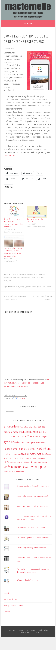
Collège (30, 274)
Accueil (6, 593)
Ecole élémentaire (39, 274)
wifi (45, 467)
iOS (5, 155)
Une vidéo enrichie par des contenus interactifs (15, 297)
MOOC (49, 454)
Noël (5, 458)
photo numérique (24, 458)
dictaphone (7, 437)
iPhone (48, 287)
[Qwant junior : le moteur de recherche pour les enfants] (14, 212)
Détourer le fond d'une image (27, 580)
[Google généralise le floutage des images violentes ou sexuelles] (14, 241)
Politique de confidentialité (14, 605)
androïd (12, 287)
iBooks (43, 443)
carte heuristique (27, 427)
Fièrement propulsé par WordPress (24, 630)
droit (17, 287)
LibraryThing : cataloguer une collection (31, 547)
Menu (29, 23)
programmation (42, 458)
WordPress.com (32, 632)
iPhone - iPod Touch (28, 277)
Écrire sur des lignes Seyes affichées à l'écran (33, 486)
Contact (7, 612)
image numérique (13, 448)
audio (18, 426)
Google (22, 287)
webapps (37, 467)
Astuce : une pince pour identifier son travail (33, 506)
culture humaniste (31, 431)
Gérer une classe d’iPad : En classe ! (42, 297)
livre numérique (14, 454)
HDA (15, 443)
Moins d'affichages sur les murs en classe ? (32, 496)
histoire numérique (25, 442)
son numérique (23, 462)
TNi (30, 461)
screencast (13, 462)
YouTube (15, 471)
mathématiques (38, 454)
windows (7, 471)
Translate (21, 398)
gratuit (28, 287)
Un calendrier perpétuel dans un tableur (31, 527)
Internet (35, 287)
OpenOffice (12, 458)
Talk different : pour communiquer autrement (33, 537)
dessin (45, 432)
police (34, 458)
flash (38, 437)
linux (5, 454)
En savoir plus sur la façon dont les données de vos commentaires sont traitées (26, 382)
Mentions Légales (10, 599)
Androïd (12, 155)
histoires (37, 442)
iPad (18, 277)
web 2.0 (28, 467)
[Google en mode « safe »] (37, 212)
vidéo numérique (14, 467)
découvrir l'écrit (24, 436)
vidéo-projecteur (40, 462)
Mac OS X (25, 454)
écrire (21, 471)
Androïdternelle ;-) (19, 274)
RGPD (6, 461)
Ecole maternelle (10, 277)
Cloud (35, 427)
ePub (35, 437)
